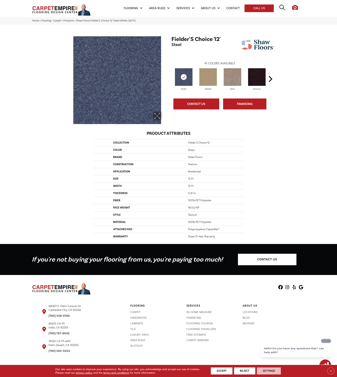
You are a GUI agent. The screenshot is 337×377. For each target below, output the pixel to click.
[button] (267, 259)
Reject (244, 371)
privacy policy (84, 372)
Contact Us (196, 104)
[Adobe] (208, 77)
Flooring (46, 20)
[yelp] (294, 288)
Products (68, 20)
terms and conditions (116, 372)
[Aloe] (232, 77)
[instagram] (287, 288)
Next (270, 73)
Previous (169, 73)
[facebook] (280, 288)
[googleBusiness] (301, 288)
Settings (269, 371)
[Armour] (257, 77)
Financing (245, 104)
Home (35, 20)
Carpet (57, 20)
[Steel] (183, 77)
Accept (222, 371)
